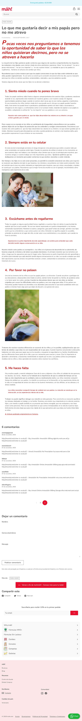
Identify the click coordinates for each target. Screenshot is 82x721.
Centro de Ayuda (7, 679)
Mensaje (5, 544)
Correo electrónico (9, 533)
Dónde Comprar (7, 682)
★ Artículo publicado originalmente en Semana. (21, 414)
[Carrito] (74, 9)
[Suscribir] (74, 613)
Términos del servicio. (65, 569)
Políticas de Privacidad (40, 716)
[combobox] (41, 14)
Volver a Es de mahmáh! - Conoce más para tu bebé (42, 585)
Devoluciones (26, 716)
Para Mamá (7, 22)
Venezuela (5, 703)
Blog (3, 671)
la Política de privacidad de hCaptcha (44, 569)
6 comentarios (6, 37)
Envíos (17, 716)
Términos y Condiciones (57, 716)
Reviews (4, 668)
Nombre (5, 522)
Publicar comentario (13, 562)
